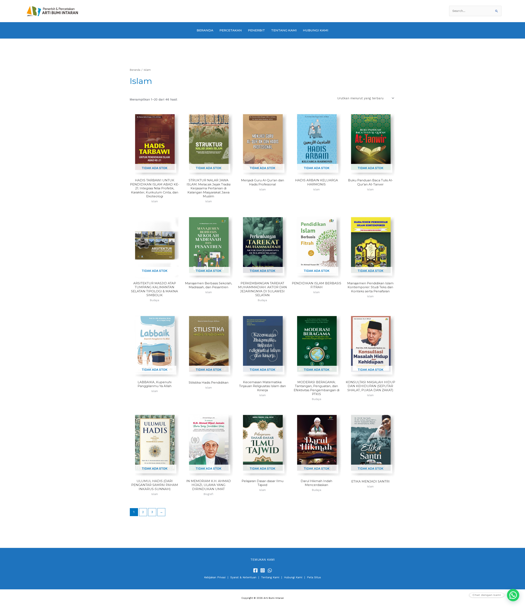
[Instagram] (262, 570)
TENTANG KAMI (284, 30)
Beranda (135, 69)
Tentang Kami (270, 577)
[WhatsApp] (269, 570)
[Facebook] (255, 570)
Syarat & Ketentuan (243, 577)
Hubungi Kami (293, 577)
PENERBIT (256, 30)
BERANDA (205, 30)
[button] (513, 595)
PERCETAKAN (230, 30)
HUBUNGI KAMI (315, 30)
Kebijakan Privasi (215, 577)
